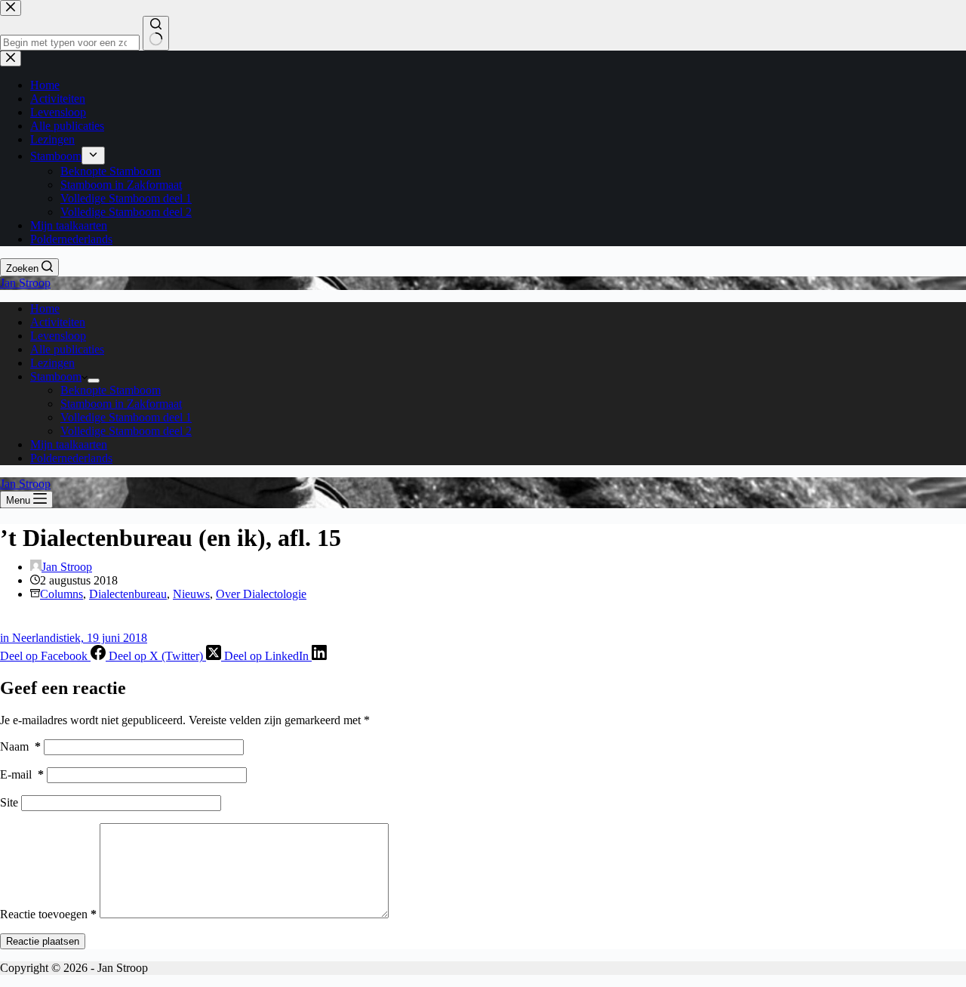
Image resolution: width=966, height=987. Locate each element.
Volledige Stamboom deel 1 (126, 417)
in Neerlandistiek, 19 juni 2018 (73, 637)
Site (9, 802)
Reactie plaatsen (42, 941)
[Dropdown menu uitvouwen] (94, 380)
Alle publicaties (67, 349)
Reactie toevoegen (48, 914)
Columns (61, 594)
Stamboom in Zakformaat (121, 403)
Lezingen (52, 362)
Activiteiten (57, 322)
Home (45, 308)
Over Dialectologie (261, 594)
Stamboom (56, 376)
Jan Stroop (25, 282)
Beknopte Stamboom (110, 390)
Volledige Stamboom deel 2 (126, 430)
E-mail (22, 774)
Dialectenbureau (128, 594)
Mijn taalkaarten (68, 444)
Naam (20, 746)
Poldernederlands (71, 458)
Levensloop (58, 335)
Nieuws (191, 594)
